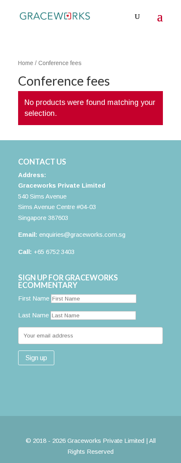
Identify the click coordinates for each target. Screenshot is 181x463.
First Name (33, 298)
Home (25, 63)
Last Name (33, 315)
